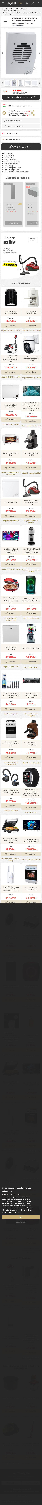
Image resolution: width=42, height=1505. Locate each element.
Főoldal (4, 9)
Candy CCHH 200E (11, 502)
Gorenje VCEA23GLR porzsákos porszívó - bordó (31, 502)
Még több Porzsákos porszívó (31, 522)
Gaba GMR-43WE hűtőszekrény (11, 648)
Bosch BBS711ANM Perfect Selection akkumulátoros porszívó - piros (10, 359)
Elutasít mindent (21, 1222)
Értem (21, 1217)
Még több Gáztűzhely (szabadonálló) (11, 763)
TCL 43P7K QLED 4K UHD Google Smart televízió (31, 840)
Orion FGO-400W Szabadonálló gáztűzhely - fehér (10, 744)
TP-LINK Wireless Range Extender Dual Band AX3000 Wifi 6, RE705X (11, 889)
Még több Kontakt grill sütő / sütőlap (10, 860)
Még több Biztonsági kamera (31, 378)
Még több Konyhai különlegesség (11, 619)
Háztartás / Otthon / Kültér (17, 9)
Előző (2, 53)
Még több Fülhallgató (11, 811)
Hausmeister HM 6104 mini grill (10, 454)
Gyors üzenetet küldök (16, 126)
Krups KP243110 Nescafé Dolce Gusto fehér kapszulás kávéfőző (31, 551)
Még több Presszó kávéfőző (31, 331)
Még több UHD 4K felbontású (31, 426)
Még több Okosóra (31, 812)
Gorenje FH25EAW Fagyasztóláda (11, 406)
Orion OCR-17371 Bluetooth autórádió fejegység (31, 695)
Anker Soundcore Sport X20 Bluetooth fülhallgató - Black (10, 792)
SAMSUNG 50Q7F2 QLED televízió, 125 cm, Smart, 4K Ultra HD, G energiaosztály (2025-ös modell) (31, 406)
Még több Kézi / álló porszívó (11, 377)
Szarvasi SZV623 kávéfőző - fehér (31, 312)
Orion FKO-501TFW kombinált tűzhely (31, 889)
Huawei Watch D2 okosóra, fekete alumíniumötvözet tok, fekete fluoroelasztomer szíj (31, 793)
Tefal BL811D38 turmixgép (31, 648)
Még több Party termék (31, 618)
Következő (39, 53)
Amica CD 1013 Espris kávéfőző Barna (31, 744)
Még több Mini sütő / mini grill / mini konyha (11, 473)
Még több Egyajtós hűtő (11, 667)
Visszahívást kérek (14, 120)
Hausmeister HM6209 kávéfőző (31, 454)
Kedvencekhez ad (11, 133)
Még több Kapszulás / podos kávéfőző (31, 571)
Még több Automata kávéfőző (10, 331)
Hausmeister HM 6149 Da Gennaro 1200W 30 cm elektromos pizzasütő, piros (10, 600)
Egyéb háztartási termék (10, 11)
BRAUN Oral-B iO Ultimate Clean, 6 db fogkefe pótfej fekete (10, 695)
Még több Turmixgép (31, 667)
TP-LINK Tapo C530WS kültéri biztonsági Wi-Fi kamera (31, 359)
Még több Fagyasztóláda (11, 424)
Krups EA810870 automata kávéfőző (11, 312)
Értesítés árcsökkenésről (13, 140)
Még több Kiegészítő (11, 714)
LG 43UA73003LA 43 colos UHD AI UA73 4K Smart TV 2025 (10, 551)
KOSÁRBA (14, 223)
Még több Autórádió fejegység (31, 715)
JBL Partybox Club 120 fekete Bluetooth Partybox (31, 600)
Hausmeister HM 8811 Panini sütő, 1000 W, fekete (10, 840)
